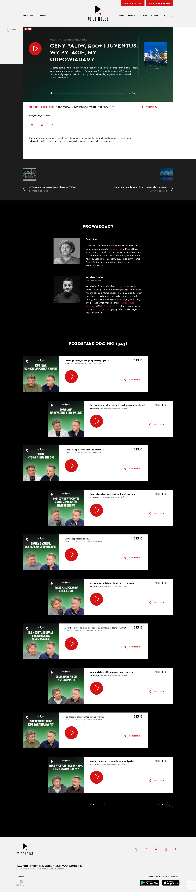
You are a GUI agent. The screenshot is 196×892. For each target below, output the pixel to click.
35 (105, 805)
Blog (121, 15)
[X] (136, 849)
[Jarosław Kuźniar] (98, 297)
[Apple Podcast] (32, 125)
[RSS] (52, 125)
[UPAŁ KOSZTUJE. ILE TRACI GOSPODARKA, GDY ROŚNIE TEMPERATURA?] (71, 643)
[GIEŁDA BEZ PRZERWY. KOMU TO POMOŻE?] (71, 465)
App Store (170, 883)
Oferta (132, 15)
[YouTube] (156, 849)
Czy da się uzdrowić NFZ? (78, 538)
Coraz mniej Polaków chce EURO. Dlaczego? (112, 583)
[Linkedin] (176, 849)
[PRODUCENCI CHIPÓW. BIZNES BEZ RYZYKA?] (71, 732)
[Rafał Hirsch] (98, 252)
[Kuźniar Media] (21, 883)
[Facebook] (146, 849)
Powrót (13, 29)
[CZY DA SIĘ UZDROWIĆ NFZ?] (71, 554)
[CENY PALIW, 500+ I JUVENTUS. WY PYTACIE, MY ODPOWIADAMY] (35, 48)
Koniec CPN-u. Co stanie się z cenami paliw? (112, 761)
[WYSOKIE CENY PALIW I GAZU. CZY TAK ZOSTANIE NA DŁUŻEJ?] (96, 421)
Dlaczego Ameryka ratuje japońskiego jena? (87, 360)
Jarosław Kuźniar (80, 40)
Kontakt (155, 15)
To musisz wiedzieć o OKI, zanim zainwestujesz (113, 494)
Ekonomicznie (48, 107)
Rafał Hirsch (67, 40)
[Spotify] (42, 125)
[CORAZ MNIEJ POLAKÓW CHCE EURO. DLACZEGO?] (96, 599)
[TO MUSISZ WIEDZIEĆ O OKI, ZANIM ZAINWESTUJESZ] (96, 510)
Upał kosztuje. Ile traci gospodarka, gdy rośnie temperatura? (95, 627)
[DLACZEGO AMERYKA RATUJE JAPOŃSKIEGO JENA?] (71, 376)
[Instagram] (166, 849)
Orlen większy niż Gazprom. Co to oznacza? (112, 672)
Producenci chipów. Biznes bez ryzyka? (84, 716)
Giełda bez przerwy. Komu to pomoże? (84, 449)
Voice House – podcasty (98, 13)
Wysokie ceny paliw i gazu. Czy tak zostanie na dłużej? (117, 405)
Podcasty (28, 15)
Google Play (149, 883)
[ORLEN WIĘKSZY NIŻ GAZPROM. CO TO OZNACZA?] (96, 688)
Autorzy (41, 15)
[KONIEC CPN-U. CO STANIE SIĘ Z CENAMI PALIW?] (96, 777)
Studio (143, 15)
